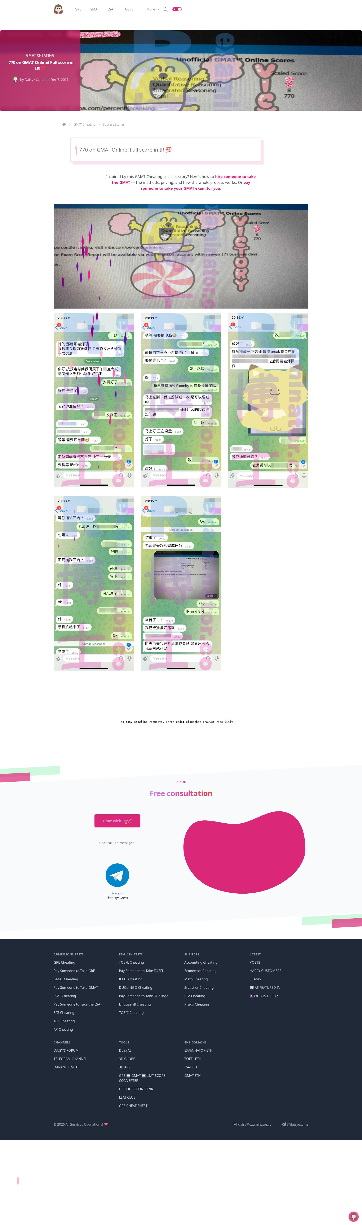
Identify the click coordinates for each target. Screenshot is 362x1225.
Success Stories (114, 124)
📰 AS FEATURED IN (265, 987)
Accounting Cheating (200, 962)
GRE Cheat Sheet (133, 1105)
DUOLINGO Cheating (135, 987)
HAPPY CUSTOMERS (265, 970)
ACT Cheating (64, 1021)
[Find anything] (165, 9)
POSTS (255, 962)
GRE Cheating (64, 962)
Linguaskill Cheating (135, 1004)
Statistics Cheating (199, 987)
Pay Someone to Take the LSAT (78, 1004)
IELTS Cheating (130, 979)
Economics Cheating (200, 970)
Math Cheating (196, 979)
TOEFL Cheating (131, 962)
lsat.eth (191, 1067)
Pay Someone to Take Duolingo (143, 996)
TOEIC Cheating (131, 1012)
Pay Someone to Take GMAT (76, 987)
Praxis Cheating (196, 1004)
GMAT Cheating (85, 124)
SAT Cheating (64, 1012)
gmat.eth (192, 1075)
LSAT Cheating (65, 996)
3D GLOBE (127, 1058)
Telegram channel (70, 1058)
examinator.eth (198, 1050)
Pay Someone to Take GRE (74, 970)
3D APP (125, 1067)
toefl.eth (192, 1058)
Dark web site (66, 1067)
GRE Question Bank (136, 1089)
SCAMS (255, 979)
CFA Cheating (194, 996)
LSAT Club (127, 1097)
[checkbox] (177, 9)
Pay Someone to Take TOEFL (141, 970)
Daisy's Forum (66, 1050)
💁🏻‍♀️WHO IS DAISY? (264, 996)
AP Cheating (63, 1029)
